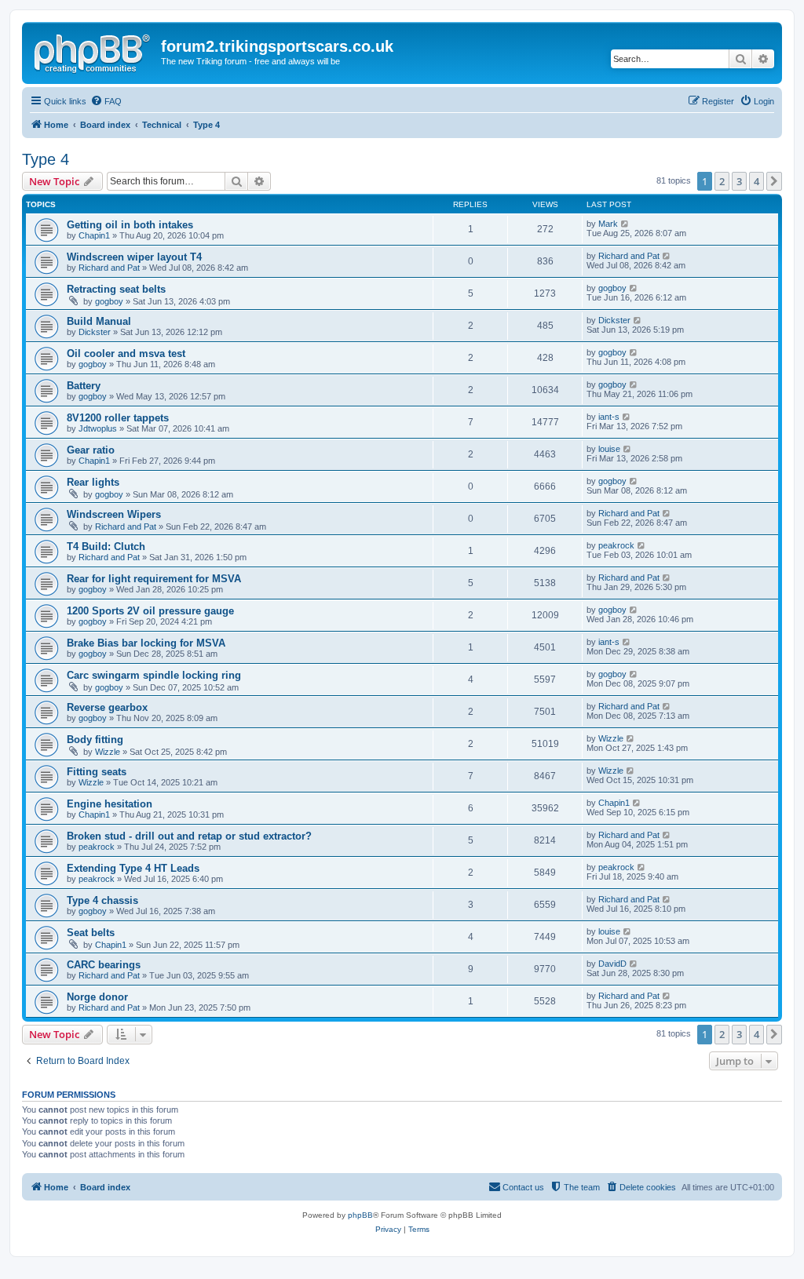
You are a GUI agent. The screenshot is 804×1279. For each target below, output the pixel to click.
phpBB (360, 1215)
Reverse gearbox (107, 707)
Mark (608, 223)
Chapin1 (94, 235)
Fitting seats (96, 772)
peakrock (616, 545)
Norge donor (97, 997)
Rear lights (93, 482)
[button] (774, 181)
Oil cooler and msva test (126, 353)
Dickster (95, 332)
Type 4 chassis (102, 900)
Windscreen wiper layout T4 (134, 257)
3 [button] (739, 181)
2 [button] (722, 181)
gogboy (109, 301)
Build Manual (99, 321)
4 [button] (756, 181)
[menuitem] (106, 101)
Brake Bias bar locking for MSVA (146, 643)
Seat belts (91, 932)
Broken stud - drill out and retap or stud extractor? (189, 836)
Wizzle (107, 751)
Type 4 (45, 159)
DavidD (612, 963)
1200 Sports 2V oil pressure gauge (150, 611)
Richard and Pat (109, 267)
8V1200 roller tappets (118, 418)
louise (609, 449)
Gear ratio (91, 450)
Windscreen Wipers (114, 514)
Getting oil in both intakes (130, 225)
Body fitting (95, 739)
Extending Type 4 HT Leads (133, 868)
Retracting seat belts (116, 289)
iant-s (608, 416)
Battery (83, 386)
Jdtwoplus (98, 428)
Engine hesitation (109, 804)
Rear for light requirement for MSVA (154, 579)
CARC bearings (104, 965)
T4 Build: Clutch (106, 546)
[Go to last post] (625, 223)
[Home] (93, 51)
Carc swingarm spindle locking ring (154, 675)
